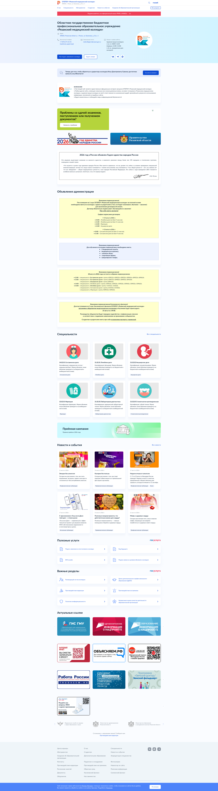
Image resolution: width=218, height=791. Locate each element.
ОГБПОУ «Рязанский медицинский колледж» (78, 2)
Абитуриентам (80, 8)
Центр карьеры (62, 748)
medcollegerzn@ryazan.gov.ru (92, 42)
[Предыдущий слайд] (55, 724)
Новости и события (103, 8)
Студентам (91, 8)
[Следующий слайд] (163, 724)
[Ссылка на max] (154, 749)
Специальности (68, 8)
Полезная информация (119, 769)
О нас (59, 8)
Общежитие (61, 776)
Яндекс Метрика (87, 786)
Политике (109, 788)
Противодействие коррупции (109, 735)
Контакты (60, 762)
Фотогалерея (115, 762)
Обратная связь (89, 769)
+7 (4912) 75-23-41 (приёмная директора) (67, 43)
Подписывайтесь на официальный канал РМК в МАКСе (107, 13)
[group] (73, 626)
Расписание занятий (64, 769)
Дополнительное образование (95, 756)
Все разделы (156, 8)
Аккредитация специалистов (121, 756)
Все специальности (154, 334)
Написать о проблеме (70, 125)
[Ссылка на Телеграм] (118, 57)
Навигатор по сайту (118, 765)
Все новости (156, 445)
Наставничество (90, 776)
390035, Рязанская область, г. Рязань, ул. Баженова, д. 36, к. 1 (79, 35)
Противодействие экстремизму (95, 765)
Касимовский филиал (91, 773)
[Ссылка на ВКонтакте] (149, 749)
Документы (61, 773)
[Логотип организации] (59, 2)
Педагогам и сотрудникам (93, 762)
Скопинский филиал (118, 773)
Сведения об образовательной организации (126, 8)
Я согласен (155, 787)
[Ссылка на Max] (122, 57)
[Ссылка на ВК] (113, 57)
